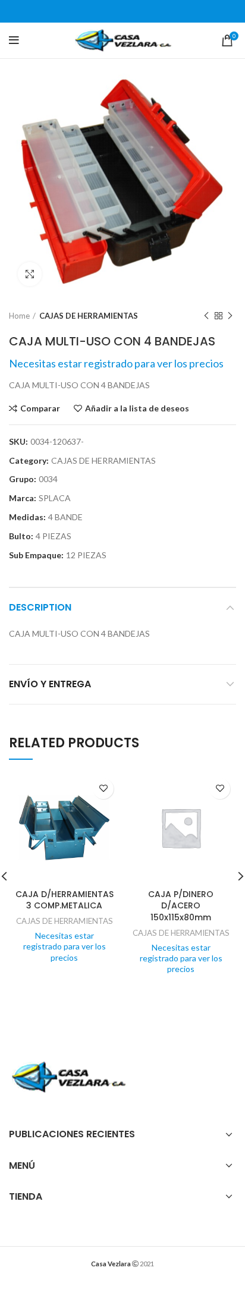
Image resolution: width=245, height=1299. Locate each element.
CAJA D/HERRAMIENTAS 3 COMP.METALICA (64, 900)
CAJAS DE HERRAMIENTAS (88, 315)
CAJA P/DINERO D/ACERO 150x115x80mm (180, 905)
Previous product (206, 316)
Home (19, 315)
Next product (230, 316)
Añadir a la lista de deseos (137, 408)
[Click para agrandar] (30, 274)
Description (40, 607)
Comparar (40, 408)
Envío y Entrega (50, 684)
